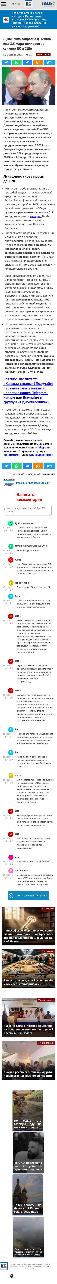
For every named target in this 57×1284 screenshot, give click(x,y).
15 (30, 55)
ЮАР (28, 19)
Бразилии (18, 19)
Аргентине (40, 19)
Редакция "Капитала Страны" (33, 483)
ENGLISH (16, 4)
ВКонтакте (11, 455)
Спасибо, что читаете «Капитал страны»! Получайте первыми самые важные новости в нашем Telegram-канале (28, 388)
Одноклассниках (40, 455)
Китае (38, 16)
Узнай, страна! (46, 1000)
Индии (29, 16)
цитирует (35, 216)
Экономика (48, 908)
